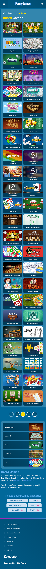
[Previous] (11, 414)
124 (21, 510)
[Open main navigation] (4, 4)
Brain (10, 13)
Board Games (21, 13)
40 (38, 510)
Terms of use (12, 537)
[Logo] (23, 4)
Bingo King (17, 480)
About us (10, 541)
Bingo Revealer (28, 480)
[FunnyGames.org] (4, 13)
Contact (10, 546)
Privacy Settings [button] (13, 524)
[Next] (17, 414)
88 (38, 505)
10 (24, 500)
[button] (42, 4)
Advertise (10, 550)
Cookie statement (13, 533)
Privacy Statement (13, 528)
